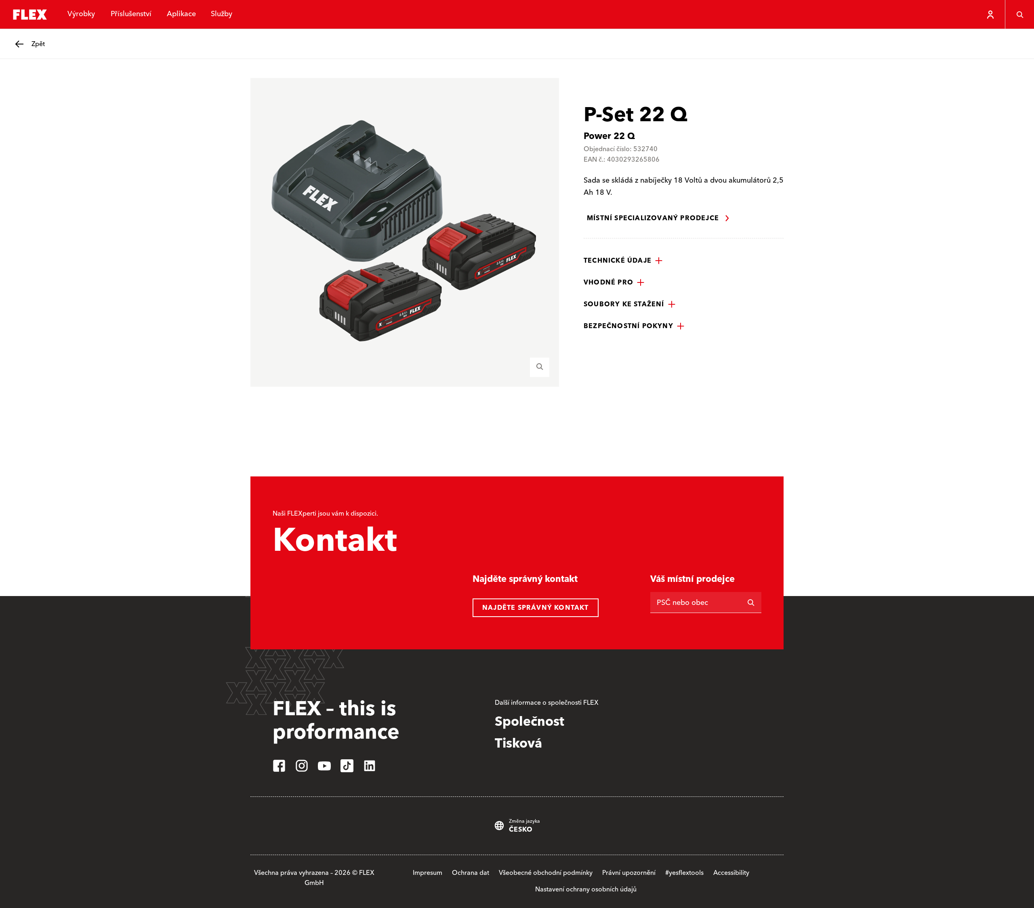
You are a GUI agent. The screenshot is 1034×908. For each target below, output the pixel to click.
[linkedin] (369, 765)
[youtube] (324, 765)
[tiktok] (347, 765)
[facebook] (279, 765)
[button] (623, 260)
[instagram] (301, 765)
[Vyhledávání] (1019, 14)
